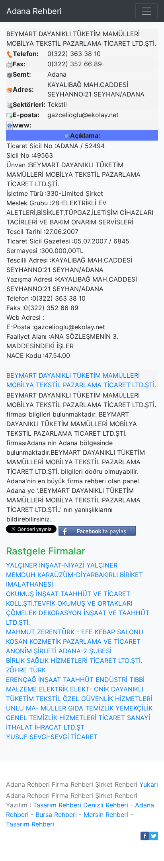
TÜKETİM (87, 375)
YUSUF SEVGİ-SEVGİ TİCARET (52, 737)
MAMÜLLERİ (121, 375)
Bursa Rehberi (56, 815)
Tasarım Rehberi (57, 805)
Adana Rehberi (34, 11)
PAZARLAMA (82, 385)
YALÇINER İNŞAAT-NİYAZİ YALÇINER (61, 565)
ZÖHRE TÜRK (26, 670)
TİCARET (116, 385)
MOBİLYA (20, 385)
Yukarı (148, 784)
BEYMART (21, 375)
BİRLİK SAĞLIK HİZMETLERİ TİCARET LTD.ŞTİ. (74, 660)
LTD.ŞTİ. (144, 385)
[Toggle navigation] (146, 11)
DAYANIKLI (55, 375)
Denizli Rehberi (105, 805)
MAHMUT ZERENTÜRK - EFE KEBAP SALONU (74, 632)
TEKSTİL (48, 385)
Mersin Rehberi (106, 815)
